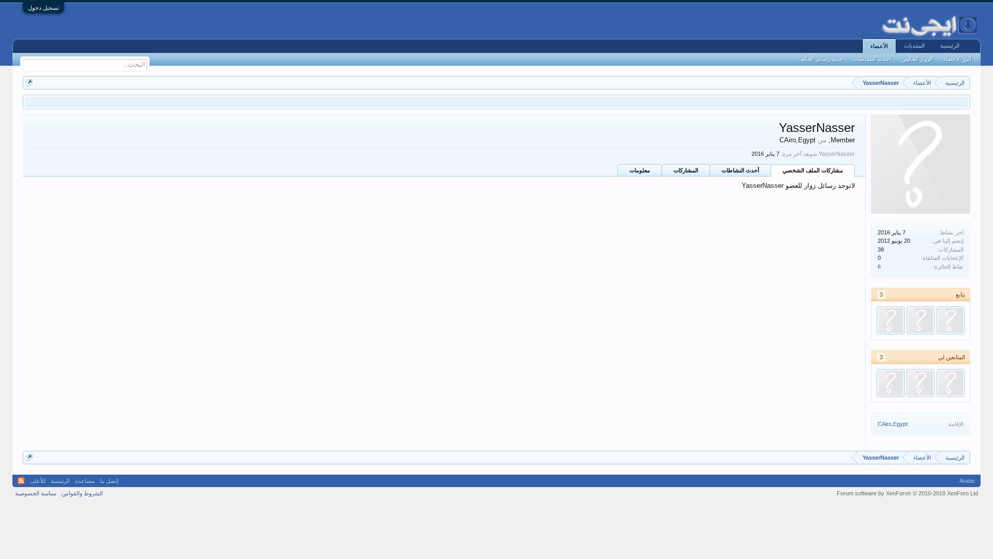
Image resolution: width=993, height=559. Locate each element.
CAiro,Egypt (893, 424)
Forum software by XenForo (906, 493)
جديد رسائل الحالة (822, 59)
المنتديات (914, 45)
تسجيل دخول (43, 8)
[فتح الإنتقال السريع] (29, 82)
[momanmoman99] (951, 320)
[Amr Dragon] (891, 320)
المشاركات (685, 170)
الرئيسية (949, 45)
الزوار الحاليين (917, 59)
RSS (21, 480)
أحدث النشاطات (740, 170)
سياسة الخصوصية (35, 493)
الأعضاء (879, 46)
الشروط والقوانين (82, 493)
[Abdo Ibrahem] (921, 320)
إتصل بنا (109, 481)
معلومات (639, 170)
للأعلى (38, 481)
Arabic (967, 481)
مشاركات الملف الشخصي (813, 170)
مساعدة (85, 481)
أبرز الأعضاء (957, 59)
